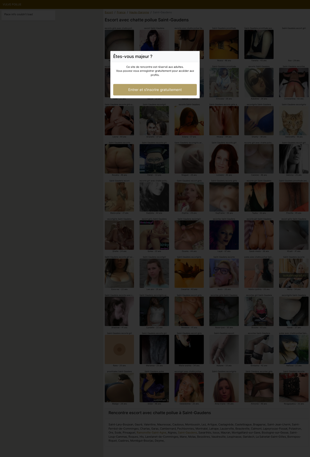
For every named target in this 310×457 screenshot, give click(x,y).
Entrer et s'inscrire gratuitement (155, 90)
